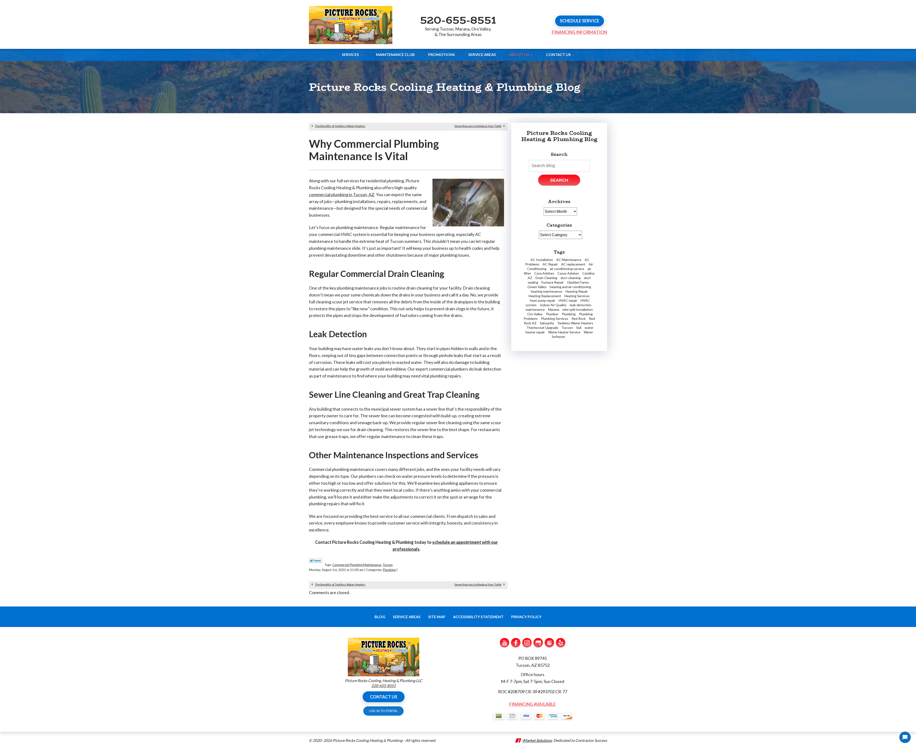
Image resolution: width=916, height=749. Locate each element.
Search (559, 180)
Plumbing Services (554, 318)
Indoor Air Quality (553, 305)
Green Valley (536, 287)
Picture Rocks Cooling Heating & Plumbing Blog (559, 136)
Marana (553, 309)
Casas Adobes (568, 273)
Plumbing (389, 570)
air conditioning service (567, 269)
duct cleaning (571, 278)
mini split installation (577, 309)
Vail (578, 328)
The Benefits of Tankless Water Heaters (340, 126)
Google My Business (538, 642)
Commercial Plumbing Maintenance (356, 565)
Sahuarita (547, 323)
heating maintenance (546, 291)
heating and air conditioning (570, 287)
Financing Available (532, 704)
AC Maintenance (568, 260)
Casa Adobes (544, 273)
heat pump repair (542, 300)
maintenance (535, 309)
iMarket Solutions (537, 740)
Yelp (560, 642)
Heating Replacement (545, 296)
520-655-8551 (458, 19)
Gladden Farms (578, 282)
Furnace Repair (552, 282)
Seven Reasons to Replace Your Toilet (477, 126)
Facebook (515, 642)
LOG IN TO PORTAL (383, 711)
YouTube (504, 642)
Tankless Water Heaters (575, 323)
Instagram (527, 642)
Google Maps (549, 642)
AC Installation (542, 260)
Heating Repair (577, 291)
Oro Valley (535, 314)
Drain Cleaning (546, 278)
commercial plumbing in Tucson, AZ (341, 194)
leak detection (580, 305)
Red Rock (579, 318)
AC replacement (573, 264)
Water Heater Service (564, 332)
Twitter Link (315, 560)
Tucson (388, 565)
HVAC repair (568, 300)
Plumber (552, 314)
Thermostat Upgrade (542, 328)
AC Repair (550, 264)
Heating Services (577, 296)
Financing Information (579, 32)
